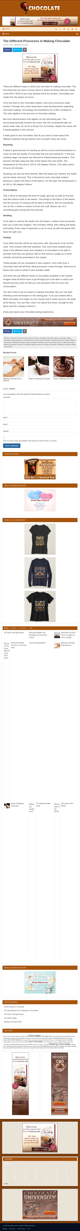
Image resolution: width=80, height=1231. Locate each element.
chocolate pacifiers (26, 1040)
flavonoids (63, 1042)
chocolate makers (52, 338)
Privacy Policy (21, 1228)
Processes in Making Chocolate (60, 344)
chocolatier (69, 1040)
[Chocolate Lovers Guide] (40, 1)
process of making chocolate (61, 1046)
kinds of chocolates (50, 342)
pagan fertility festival (34, 1046)
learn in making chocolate (66, 342)
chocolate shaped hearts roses (47, 1040)
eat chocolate (46, 1042)
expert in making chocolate (34, 342)
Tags (30, 628)
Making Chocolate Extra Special (12, 379)
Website (6, 431)
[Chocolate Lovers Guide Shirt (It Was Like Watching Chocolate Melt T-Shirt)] (40, 606)
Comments (22, 628)
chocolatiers (7, 1042)
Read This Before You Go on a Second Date (18, 645)
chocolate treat (28, 340)
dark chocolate (36, 1041)
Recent (6, 628)
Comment (7, 397)
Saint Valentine (27, 1047)
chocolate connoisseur (10, 1038)
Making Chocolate (22, 45)
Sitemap (4, 1228)
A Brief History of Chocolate (14, 1007)
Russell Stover (18, 1048)
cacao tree (23, 1036)
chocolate (43, 338)
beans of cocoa (34, 338)
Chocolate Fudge (10, 1018)
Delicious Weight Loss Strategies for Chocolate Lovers (38, 635)
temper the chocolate (46, 1048)
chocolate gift (35, 1038)
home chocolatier (26, 1044)
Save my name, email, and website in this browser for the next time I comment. (30, 441)
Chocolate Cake (57, 1036)
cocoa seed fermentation (42, 340)
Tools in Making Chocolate (63, 379)
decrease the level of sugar (60, 340)
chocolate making (65, 338)
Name (5, 417)
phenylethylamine (46, 1046)
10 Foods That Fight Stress (14, 633)
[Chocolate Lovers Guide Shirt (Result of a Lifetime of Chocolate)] (40, 539)
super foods (35, 1048)
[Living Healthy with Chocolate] (40, 55)
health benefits (16, 1044)
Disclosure (12, 1228)
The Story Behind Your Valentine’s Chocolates (21, 1010)
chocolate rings (35, 1040)
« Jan (6, 1183)
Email (5, 424)
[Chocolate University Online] (40, 319)
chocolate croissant (24, 1038)
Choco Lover (9, 45)
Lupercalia (46, 1044)
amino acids (24, 338)
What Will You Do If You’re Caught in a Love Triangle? (68, 635)
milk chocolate (18, 1046)
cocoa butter (24, 1042)
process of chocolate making (26, 344)
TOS (28, 1228)
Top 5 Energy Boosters (37, 643)
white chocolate (59, 1048)
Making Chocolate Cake (13, 1022)
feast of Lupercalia (54, 1042)
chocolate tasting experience (13, 340)
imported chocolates (38, 1044)
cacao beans (16, 1036)
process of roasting (42, 344)
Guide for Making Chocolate (39, 379)
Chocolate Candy (69, 1036)
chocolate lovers (59, 1038)
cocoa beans (16, 1042)
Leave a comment (11, 338)
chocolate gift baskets (46, 1038)
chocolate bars (46, 1036)
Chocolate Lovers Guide (15, 1225)
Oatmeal (26, 1046)
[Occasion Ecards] (40, 500)
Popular (13, 628)
